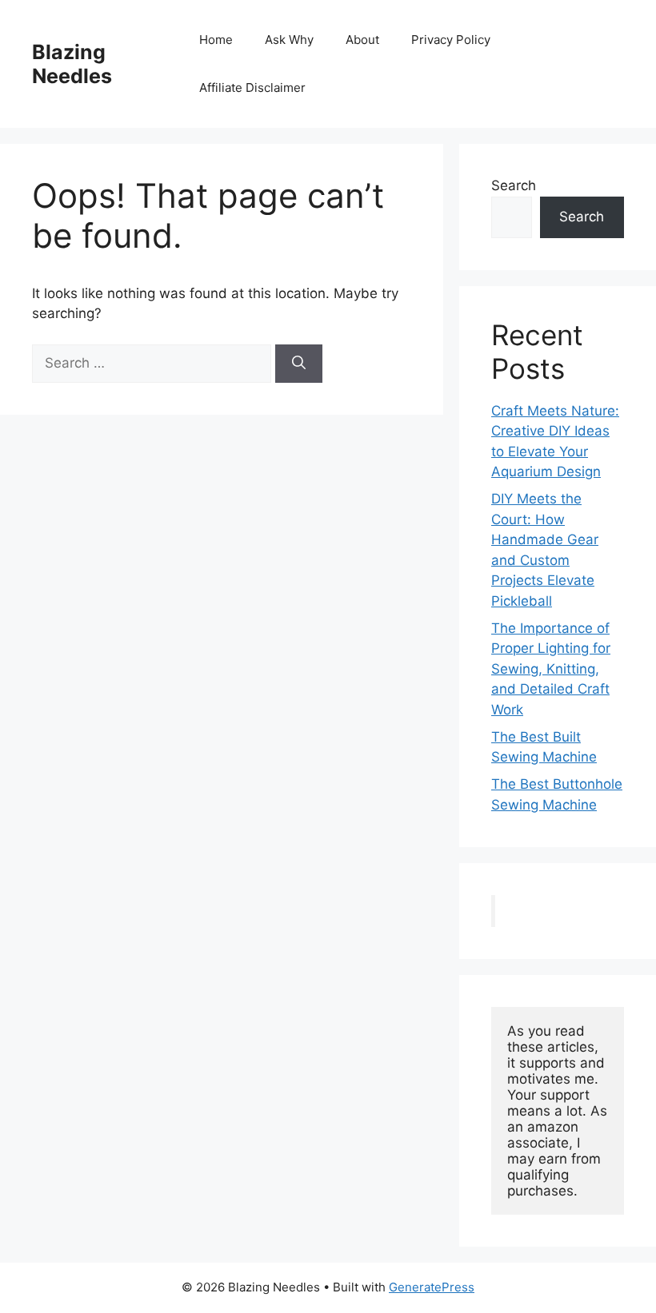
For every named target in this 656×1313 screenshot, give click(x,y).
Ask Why (289, 39)
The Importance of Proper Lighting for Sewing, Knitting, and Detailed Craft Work (550, 669)
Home (216, 39)
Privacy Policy (450, 39)
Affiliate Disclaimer (252, 87)
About (362, 39)
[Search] (298, 363)
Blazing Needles (72, 64)
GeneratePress (431, 1287)
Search (513, 185)
